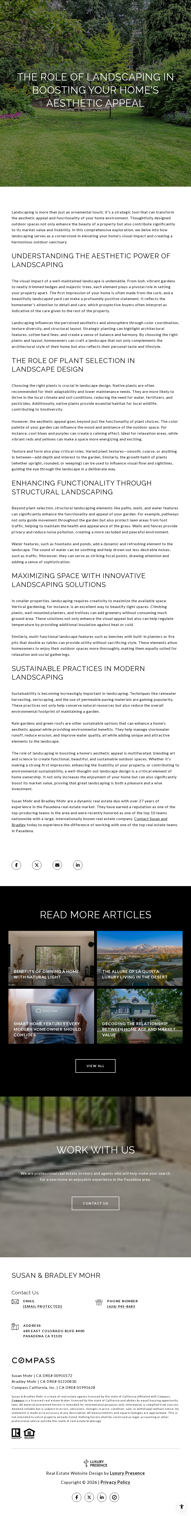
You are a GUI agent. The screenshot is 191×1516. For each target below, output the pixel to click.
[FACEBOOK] (76, 1497)
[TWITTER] (89, 1497)
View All (95, 1066)
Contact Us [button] (95, 1203)
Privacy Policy (115, 1482)
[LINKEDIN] (101, 1497)
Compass (18, 1400)
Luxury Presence (127, 1473)
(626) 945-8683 (121, 1306)
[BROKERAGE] (114, 1497)
